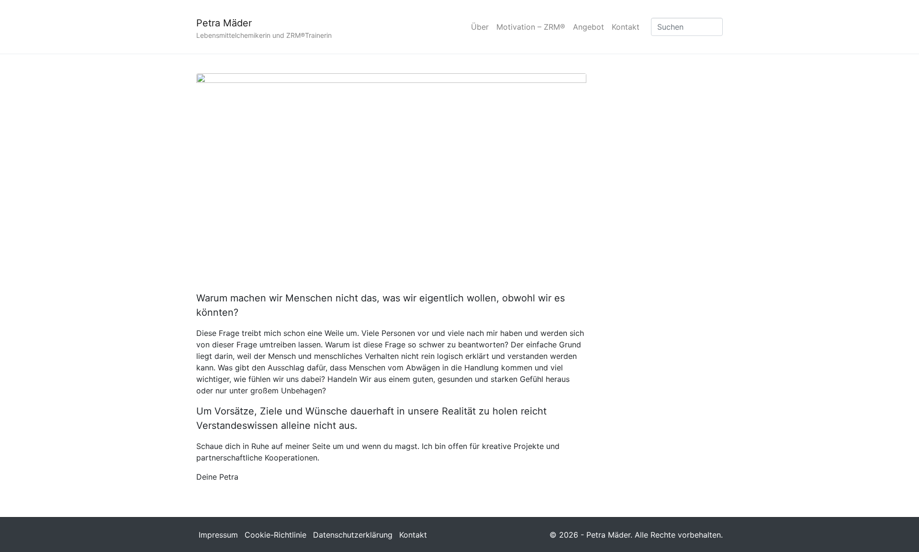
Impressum (218, 535)
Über (480, 27)
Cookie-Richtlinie (275, 535)
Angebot (588, 27)
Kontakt (625, 27)
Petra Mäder (224, 23)
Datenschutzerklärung (352, 535)
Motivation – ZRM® (530, 27)
